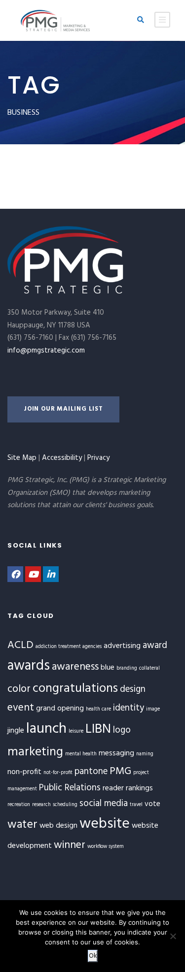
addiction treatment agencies (69, 647)
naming (144, 754)
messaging (116, 753)
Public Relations (70, 787)
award (155, 645)
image (153, 709)
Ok (93, 956)
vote (152, 804)
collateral (149, 668)
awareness (75, 667)
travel (136, 805)
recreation (18, 805)
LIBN (98, 729)
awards (28, 666)
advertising (122, 646)
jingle (15, 731)
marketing (35, 752)
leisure (76, 731)
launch (46, 729)
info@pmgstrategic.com (46, 350)
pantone (91, 771)
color (19, 689)
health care (98, 709)
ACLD (20, 645)
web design (58, 826)
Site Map (22, 458)
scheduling (65, 805)
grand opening (60, 708)
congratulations (75, 689)
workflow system (105, 846)
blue (107, 668)
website (104, 824)
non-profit (24, 772)
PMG (120, 771)
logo (122, 730)
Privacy (98, 458)
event (20, 707)
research (41, 805)
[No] (173, 936)
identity (128, 708)
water (22, 824)
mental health (81, 754)
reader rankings (128, 788)
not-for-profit (58, 773)
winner (69, 845)
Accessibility (62, 458)
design (133, 689)
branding (126, 668)
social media (103, 803)
